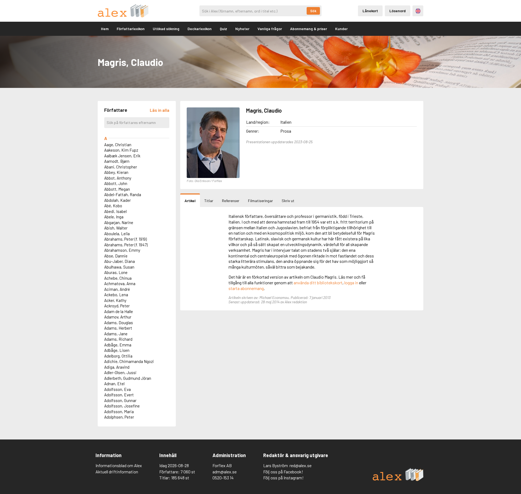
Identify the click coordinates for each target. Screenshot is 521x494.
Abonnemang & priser (308, 28)
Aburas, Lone (116, 272)
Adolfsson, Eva (117, 389)
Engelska (418, 11)
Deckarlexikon (200, 28)
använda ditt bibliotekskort (318, 282)
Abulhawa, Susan (119, 266)
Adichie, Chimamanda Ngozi (129, 361)
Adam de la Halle (118, 311)
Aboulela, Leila (117, 233)
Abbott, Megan (117, 189)
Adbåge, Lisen (116, 350)
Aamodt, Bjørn (116, 161)
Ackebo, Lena (116, 294)
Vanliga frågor (270, 28)
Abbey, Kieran (116, 172)
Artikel (190, 200)
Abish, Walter (116, 227)
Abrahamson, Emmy (122, 250)
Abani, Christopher (120, 166)
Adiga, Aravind (116, 367)
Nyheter (242, 28)
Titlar (208, 200)
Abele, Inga (113, 216)
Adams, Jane (116, 333)
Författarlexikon (131, 28)
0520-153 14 (223, 477)
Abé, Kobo (113, 205)
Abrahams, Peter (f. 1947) (126, 244)
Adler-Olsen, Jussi (120, 372)
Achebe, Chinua (118, 278)
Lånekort (370, 10)
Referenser (230, 200)
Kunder (341, 28)
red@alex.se (301, 465)
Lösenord (397, 10)
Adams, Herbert (118, 328)
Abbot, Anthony (117, 178)
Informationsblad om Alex (119, 465)
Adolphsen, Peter (119, 417)
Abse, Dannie (116, 255)
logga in (351, 282)
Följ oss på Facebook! (283, 471)
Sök (313, 11)
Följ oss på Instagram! (283, 477)
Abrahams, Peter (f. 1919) (125, 239)
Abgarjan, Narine (118, 222)
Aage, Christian (117, 144)
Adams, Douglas (118, 322)
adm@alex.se (224, 471)
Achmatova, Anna (119, 283)
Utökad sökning (166, 28)
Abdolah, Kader (117, 200)
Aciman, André (117, 289)
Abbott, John (115, 183)
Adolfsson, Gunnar (120, 400)
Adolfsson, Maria (119, 411)
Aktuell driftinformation (117, 471)
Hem (105, 28)
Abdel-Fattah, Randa (122, 194)
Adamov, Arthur (117, 316)
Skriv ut (288, 200)
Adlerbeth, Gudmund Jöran (127, 378)
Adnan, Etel (114, 383)
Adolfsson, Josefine (122, 405)
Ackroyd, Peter (117, 305)
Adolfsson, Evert (119, 394)
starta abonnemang (246, 288)
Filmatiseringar (260, 200)
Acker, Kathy (115, 300)
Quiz (223, 28)
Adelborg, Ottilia (118, 355)
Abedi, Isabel (115, 211)
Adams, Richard (118, 339)
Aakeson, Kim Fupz (121, 150)
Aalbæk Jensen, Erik (122, 155)
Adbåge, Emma (117, 344)
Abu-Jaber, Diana (119, 261)
